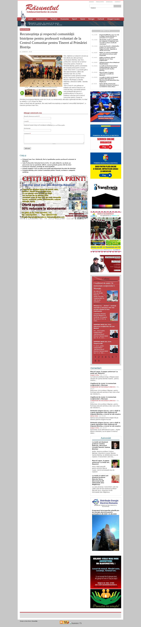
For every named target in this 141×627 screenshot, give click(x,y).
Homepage (27, 128)
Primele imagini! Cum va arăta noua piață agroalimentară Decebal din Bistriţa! (49, 168)
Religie (91, 19)
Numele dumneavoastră (31, 116)
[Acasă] (42, 8)
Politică (54, 19)
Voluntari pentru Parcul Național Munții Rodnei (109, 63)
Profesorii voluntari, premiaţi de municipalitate (38, 166)
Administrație (41, 19)
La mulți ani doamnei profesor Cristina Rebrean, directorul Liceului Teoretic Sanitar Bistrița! (108, 68)
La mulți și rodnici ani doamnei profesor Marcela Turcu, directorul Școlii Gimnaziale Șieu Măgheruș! (109, 79)
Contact (118, 1)
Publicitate (100, 1)
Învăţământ (25, 29)
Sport (74, 19)
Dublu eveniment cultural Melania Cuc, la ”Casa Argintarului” (107, 59)
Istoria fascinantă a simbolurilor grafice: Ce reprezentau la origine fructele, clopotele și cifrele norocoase (109, 48)
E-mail (26, 121)
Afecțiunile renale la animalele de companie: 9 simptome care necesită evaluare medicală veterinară (108, 42)
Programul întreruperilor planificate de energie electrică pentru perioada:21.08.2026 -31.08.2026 (105, 510)
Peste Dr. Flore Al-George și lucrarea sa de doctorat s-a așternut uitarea (103, 307)
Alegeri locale (113, 19)
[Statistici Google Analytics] (76, 621)
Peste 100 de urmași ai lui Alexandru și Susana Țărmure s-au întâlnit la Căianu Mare (109, 85)
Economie (65, 19)
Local (30, 19)
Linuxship (34, 618)
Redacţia (109, 1)
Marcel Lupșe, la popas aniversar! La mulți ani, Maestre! (106, 74)
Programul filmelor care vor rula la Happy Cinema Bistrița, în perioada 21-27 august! (109, 36)
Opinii (82, 19)
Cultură (101, 19)
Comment (27, 133)
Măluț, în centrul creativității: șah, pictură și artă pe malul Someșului (108, 54)
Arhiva (91, 1)
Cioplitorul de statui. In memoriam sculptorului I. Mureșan (104, 286)
